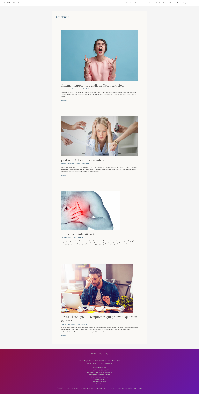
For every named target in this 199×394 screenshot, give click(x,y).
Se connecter (191, 3)
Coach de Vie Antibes (119, 388)
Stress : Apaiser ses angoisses (100, 377)
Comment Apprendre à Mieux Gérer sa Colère (93, 85)
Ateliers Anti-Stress (168, 3)
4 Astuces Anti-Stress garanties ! (83, 160)
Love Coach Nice (79, 388)
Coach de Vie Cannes (129, 388)
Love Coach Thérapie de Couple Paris (78, 387)
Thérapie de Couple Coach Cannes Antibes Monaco (134, 387)
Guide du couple (99, 379)
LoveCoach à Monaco (61, 388)
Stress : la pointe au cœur (78, 234)
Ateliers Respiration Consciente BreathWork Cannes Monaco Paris (99, 361)
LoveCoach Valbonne (95, 388)
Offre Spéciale (99, 384)
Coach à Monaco (104, 388)
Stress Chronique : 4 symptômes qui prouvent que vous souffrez (99, 319)
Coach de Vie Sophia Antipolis (86, 390)
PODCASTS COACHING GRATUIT (99, 370)
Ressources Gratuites (155, 3)
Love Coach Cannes (71, 388)
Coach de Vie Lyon (109, 390)
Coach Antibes (96, 390)
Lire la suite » (64, 100)
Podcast (79, 89)
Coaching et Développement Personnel (62, 387)
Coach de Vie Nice (138, 388)
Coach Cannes (111, 388)
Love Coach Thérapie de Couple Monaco (95, 387)
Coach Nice (102, 390)
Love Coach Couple (126, 3)
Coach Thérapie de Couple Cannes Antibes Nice (113, 387)
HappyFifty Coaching (11, 2)
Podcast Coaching (181, 3)
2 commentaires (66, 237)
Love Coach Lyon (86, 388)
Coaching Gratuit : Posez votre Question (99, 372)
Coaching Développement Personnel (99, 375)
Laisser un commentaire (68, 89)
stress (78, 164)
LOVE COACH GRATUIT (99, 368)
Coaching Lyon (117, 390)
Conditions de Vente (99, 381)
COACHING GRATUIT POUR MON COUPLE (99, 363)
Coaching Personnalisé (141, 3)
